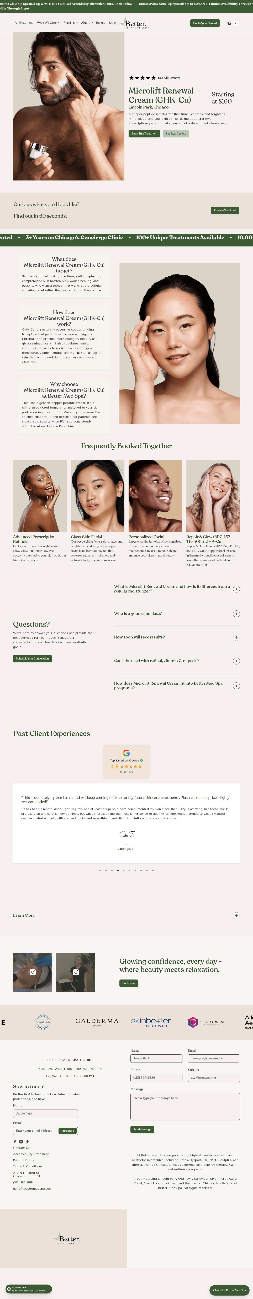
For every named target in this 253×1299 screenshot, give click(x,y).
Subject (193, 1070)
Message (137, 1089)
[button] (24, 23)
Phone (135, 1070)
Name (17, 1105)
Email (17, 1123)
